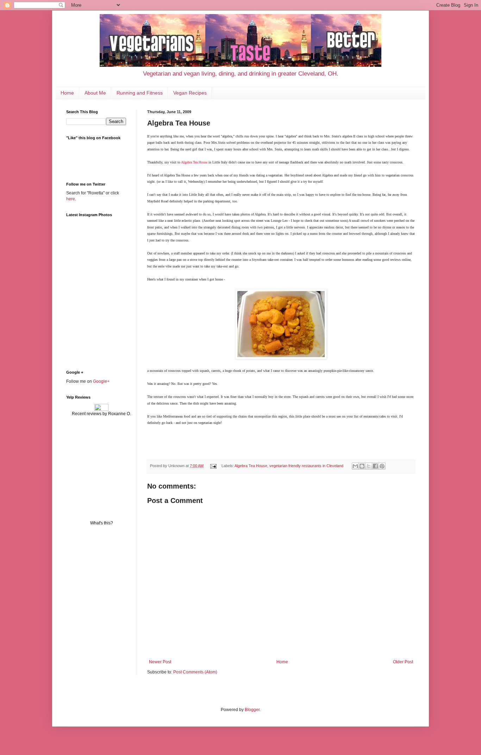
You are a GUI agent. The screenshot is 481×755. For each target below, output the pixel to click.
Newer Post (160, 661)
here (70, 198)
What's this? (101, 523)
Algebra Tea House (194, 162)
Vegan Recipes (190, 93)
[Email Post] (213, 466)
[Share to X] (368, 466)
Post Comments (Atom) (195, 672)
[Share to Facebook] (375, 466)
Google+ (101, 381)
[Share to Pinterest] (382, 466)
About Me (95, 93)
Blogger (252, 709)
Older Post (403, 661)
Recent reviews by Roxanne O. (101, 413)
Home (67, 93)
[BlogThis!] (362, 466)
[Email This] (355, 466)
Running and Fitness (140, 93)
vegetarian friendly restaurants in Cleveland (306, 466)
